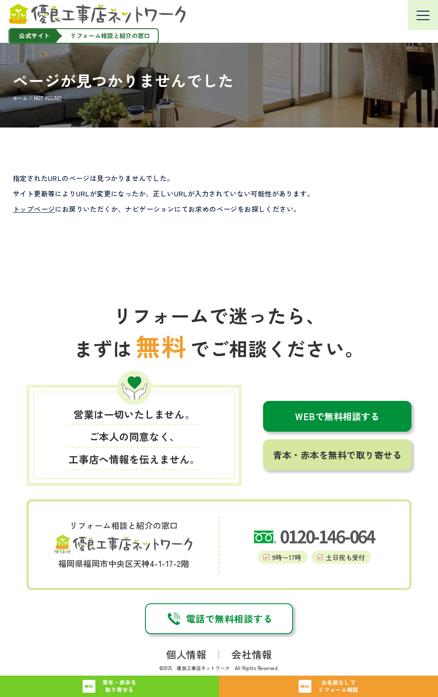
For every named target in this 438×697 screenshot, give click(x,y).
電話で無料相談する (229, 618)
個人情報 (186, 654)
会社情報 (251, 654)
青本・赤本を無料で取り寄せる (337, 454)
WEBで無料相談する (337, 416)
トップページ (34, 209)
